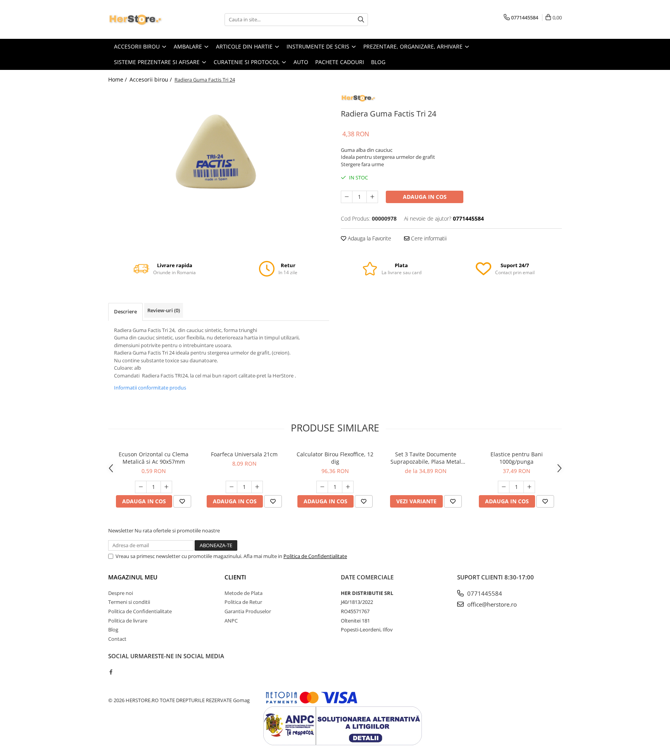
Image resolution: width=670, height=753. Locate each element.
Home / (118, 79)
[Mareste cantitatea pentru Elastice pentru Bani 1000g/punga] (529, 487)
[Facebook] (110, 671)
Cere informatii (428, 238)
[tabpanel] (218, 160)
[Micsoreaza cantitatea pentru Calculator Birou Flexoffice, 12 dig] (322, 487)
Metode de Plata (243, 593)
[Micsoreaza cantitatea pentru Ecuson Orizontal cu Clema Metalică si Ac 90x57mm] (141, 487)
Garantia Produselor (247, 611)
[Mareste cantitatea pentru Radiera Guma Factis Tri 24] (372, 197)
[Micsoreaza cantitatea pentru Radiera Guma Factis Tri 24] (346, 197)
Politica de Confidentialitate (315, 556)
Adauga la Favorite (368, 238)
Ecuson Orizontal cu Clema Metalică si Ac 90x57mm (153, 457)
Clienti (235, 577)
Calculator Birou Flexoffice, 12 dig (335, 457)
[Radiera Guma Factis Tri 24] (218, 160)
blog (378, 62)
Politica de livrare (127, 620)
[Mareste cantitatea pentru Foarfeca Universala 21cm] (257, 487)
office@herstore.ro (491, 604)
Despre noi (120, 593)
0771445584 (484, 593)
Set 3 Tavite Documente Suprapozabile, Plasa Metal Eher (425, 457)
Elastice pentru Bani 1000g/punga (516, 457)
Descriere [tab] (125, 311)
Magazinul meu (132, 577)
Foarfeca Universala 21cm (244, 454)
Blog (113, 629)
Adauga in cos (425, 196)
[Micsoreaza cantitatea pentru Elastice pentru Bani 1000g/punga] (503, 487)
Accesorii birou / (151, 79)
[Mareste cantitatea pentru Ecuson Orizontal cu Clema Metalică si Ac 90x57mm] (166, 487)
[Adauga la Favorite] (182, 501)
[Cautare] (361, 19)
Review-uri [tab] (163, 310)
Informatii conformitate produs (150, 387)
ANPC (231, 620)
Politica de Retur (243, 601)
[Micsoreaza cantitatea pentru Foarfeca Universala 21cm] (231, 487)
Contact (117, 638)
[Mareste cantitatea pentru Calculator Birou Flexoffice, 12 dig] (348, 487)
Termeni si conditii (129, 601)
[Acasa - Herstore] (147, 19)
